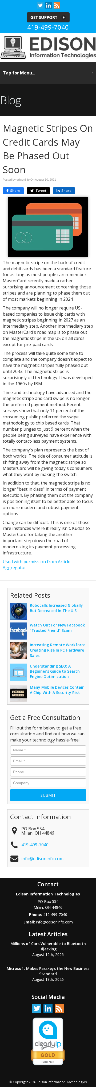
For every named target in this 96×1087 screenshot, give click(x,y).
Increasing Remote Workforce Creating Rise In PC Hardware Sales (57, 650)
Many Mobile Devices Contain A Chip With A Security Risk (57, 690)
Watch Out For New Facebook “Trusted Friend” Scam (57, 627)
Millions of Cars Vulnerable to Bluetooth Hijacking (48, 946)
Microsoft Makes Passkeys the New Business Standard (48, 971)
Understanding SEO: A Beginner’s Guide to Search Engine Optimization (55, 671)
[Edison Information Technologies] (48, 47)
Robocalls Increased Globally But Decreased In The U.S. (56, 608)
